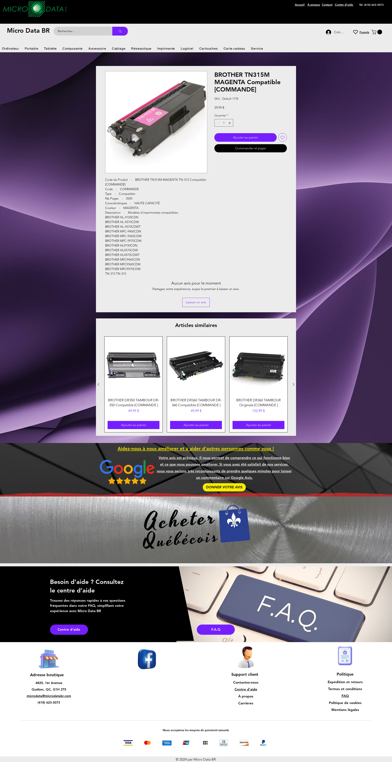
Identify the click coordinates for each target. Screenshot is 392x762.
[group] (196, 357)
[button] (377, 32)
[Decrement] (217, 122)
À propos (245, 669)
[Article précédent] (98, 357)
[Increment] (230, 122)
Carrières (245, 676)
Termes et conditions (345, 662)
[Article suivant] (293, 357)
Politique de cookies (345, 676)
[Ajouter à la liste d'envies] (282, 137)
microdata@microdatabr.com (49, 669)
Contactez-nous (245, 655)
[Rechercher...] (120, 31)
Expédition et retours (345, 655)
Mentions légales (345, 683)
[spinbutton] (223, 122)
